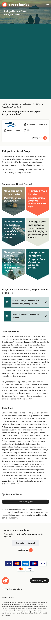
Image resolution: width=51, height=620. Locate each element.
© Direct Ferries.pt (8, 597)
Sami (38, 104)
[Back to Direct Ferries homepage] (15, 4)
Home (4, 104)
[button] (26, 302)
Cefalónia (27, 104)
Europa (15, 104)
